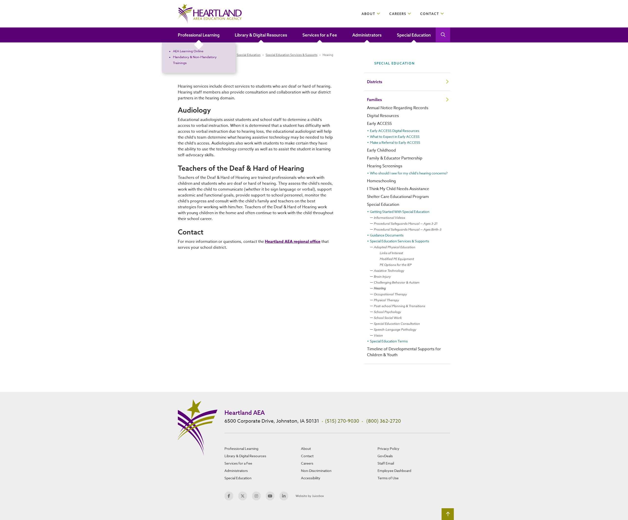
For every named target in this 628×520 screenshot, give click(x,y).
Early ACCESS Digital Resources (394, 130)
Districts (374, 81)
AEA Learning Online (188, 51)
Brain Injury (382, 276)
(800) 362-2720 (383, 421)
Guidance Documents (387, 235)
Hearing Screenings (384, 166)
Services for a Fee (319, 35)
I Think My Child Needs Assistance (398, 189)
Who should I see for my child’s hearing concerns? (409, 173)
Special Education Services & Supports (291, 55)
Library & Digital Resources (261, 35)
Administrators (366, 35)
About (368, 14)
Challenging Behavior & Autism (396, 282)
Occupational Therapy (390, 294)
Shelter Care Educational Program (398, 197)
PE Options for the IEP (396, 264)
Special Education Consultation (397, 323)
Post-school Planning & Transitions (399, 306)
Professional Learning (199, 35)
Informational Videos (389, 217)
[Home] (210, 14)
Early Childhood (381, 150)
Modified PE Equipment (397, 259)
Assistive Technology (389, 270)
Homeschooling (381, 181)
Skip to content (22, 6)
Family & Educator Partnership (394, 158)
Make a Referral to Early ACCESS (395, 142)
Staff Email (386, 463)
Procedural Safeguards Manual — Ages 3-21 (405, 223)
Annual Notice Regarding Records (397, 108)
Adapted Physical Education (394, 247)
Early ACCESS (379, 124)
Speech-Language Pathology (395, 329)
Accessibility (310, 478)
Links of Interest (391, 253)
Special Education (414, 35)
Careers (397, 14)
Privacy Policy (388, 448)
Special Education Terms (389, 341)
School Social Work (388, 317)
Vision (378, 335)
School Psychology (387, 312)
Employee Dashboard (394, 470)
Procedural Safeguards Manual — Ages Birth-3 (407, 229)
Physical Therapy (386, 300)
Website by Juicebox (310, 496)
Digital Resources (383, 116)
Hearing (380, 288)
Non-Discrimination (316, 470)
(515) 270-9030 (342, 421)
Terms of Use (388, 478)
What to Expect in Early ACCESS (394, 136)
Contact (429, 14)
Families (374, 99)
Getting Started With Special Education (399, 211)
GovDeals (385, 456)
